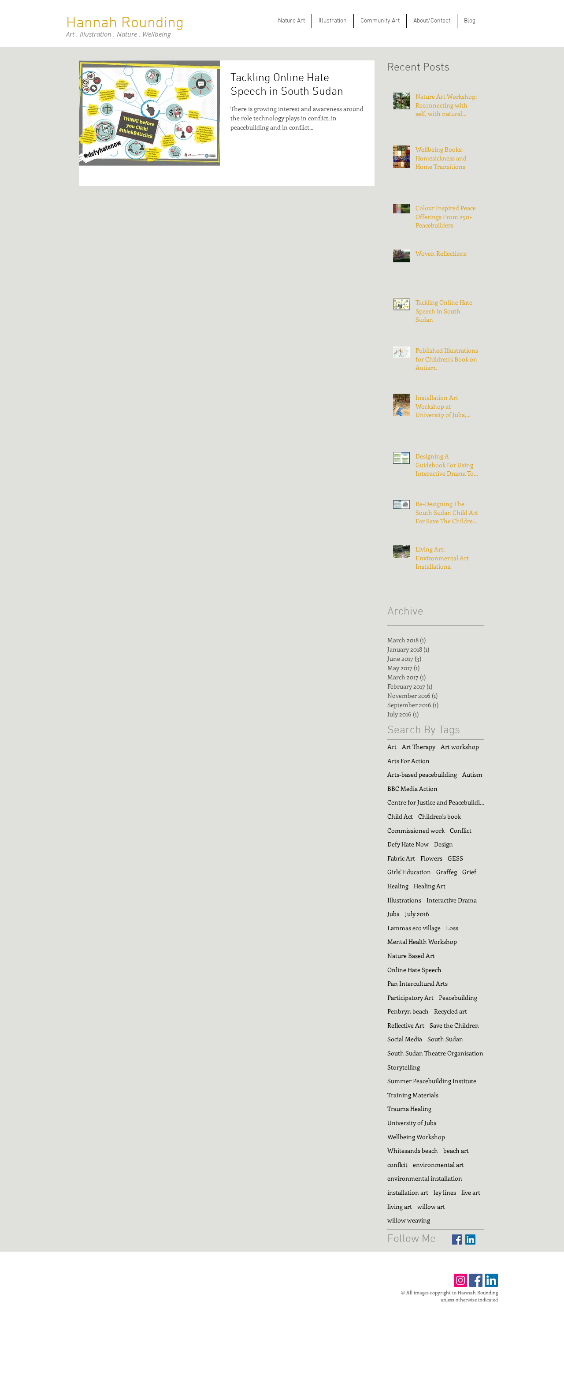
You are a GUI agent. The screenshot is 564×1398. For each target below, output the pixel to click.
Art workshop (460, 746)
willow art (431, 1206)
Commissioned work (416, 830)
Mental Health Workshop (422, 941)
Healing (397, 886)
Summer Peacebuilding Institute (431, 1081)
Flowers (431, 858)
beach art (456, 1150)
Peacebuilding (458, 997)
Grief (469, 872)
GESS (455, 858)
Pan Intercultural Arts (417, 983)
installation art (407, 1192)
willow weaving (408, 1220)
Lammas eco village (414, 928)
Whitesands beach (412, 1150)
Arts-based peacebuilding (422, 774)
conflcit (397, 1164)
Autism (472, 774)
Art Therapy (418, 746)
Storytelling (403, 1067)
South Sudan (445, 1039)
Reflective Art (405, 1025)
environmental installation (424, 1178)
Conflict (460, 830)
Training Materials (412, 1095)
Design (443, 844)
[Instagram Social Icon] (460, 1280)
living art (399, 1206)
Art (392, 746)
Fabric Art (401, 858)
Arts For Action (408, 761)
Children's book (439, 816)
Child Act (400, 816)
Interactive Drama (452, 900)
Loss (452, 928)
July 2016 (417, 914)
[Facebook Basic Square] (457, 1239)
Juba (393, 914)
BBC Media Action (412, 788)
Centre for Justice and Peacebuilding (435, 802)
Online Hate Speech (414, 970)
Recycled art (450, 1011)
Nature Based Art (411, 955)
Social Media (404, 1039)
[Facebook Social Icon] (475, 1280)
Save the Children (454, 1025)
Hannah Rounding (125, 23)
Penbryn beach (408, 1011)
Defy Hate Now (408, 844)
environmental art (438, 1164)
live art (470, 1192)
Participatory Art (410, 997)
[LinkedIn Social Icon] (470, 1239)
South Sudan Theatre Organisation (435, 1053)
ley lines (445, 1192)
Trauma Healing (409, 1108)
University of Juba (412, 1122)
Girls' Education (409, 872)
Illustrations (404, 900)
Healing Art (429, 886)
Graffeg (446, 872)
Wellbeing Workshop (416, 1137)
